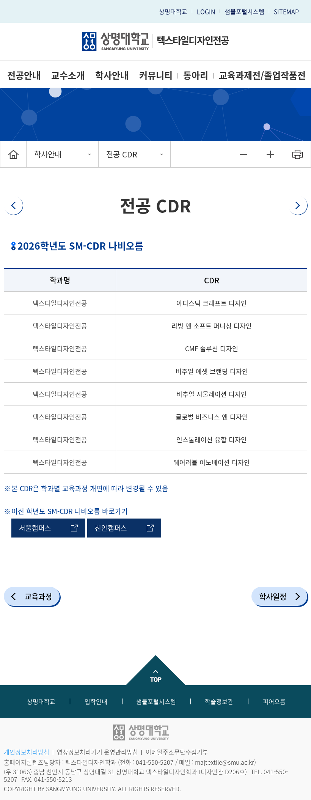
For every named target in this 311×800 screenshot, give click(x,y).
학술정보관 (219, 701)
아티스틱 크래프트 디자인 (211, 303)
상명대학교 (173, 11)
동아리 (195, 75)
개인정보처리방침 (26, 751)
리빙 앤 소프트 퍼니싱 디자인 (211, 325)
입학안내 (96, 701)
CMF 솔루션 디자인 (211, 348)
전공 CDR (121, 154)
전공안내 (24, 75)
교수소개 (68, 75)
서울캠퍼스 (35, 528)
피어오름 (274, 701)
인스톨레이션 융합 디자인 (211, 439)
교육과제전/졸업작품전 (262, 75)
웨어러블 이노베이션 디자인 (211, 462)
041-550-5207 (155, 762)
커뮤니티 (156, 75)
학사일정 (272, 596)
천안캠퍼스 (111, 528)
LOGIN (206, 11)
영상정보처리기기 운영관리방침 (97, 751)
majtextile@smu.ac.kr (224, 762)
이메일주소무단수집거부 (177, 751)
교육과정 (38, 596)
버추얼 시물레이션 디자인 (211, 394)
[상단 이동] (155, 670)
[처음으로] (13, 154)
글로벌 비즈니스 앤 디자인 (212, 416)
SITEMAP (286, 11)
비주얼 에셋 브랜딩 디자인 (212, 371)
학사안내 (112, 75)
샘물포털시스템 (156, 701)
